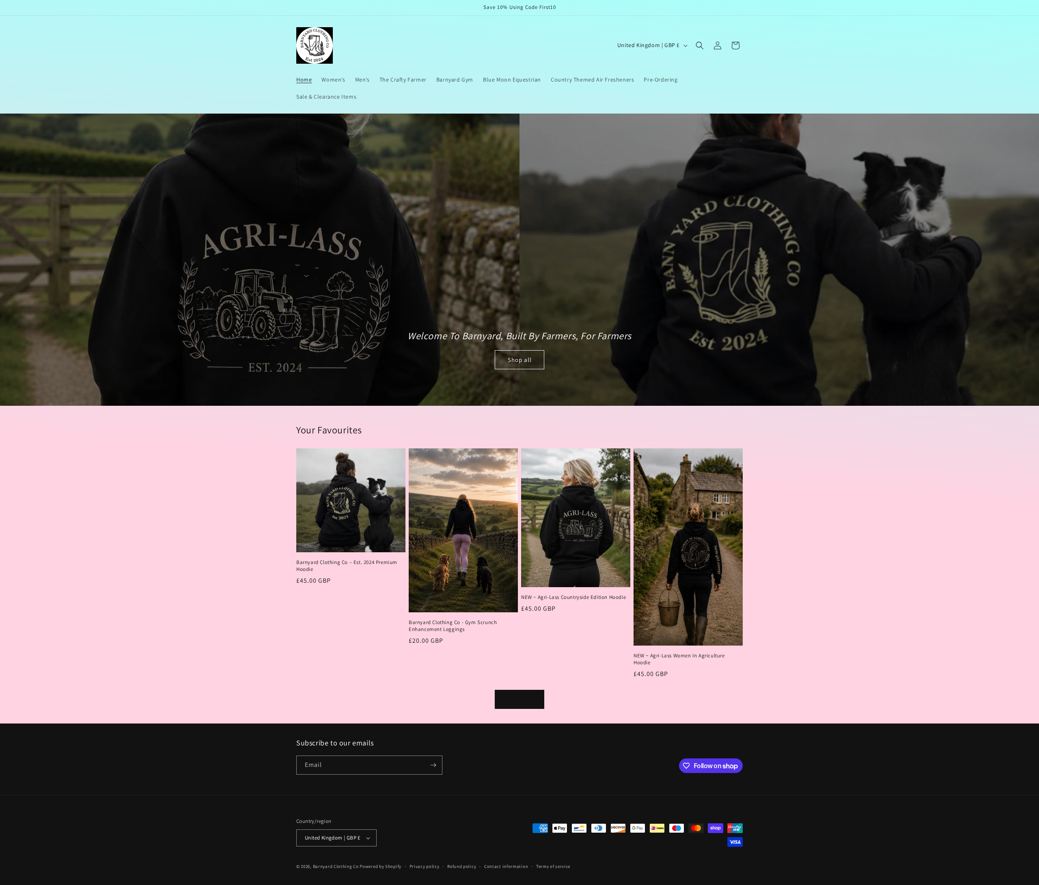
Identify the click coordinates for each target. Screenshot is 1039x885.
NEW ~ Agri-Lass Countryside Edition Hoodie (573, 597)
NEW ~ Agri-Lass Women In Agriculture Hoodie (679, 659)
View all (519, 699)
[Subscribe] (433, 765)
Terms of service (553, 866)
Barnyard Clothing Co (336, 866)
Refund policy (461, 866)
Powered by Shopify (380, 866)
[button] (700, 45)
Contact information (506, 866)
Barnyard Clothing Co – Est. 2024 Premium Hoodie (346, 566)
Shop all (520, 359)
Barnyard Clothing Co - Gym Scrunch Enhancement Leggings (453, 626)
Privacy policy (425, 866)
